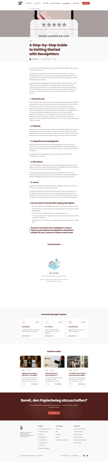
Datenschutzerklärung (79, 429)
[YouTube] (87, 455)
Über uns (58, 429)
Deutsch (77, 3)
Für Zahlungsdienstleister (44, 429)
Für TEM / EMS (41, 445)
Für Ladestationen (42, 440)
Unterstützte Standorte (62, 440)
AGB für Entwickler (78, 437)
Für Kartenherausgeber (44, 448)
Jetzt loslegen (53, 413)
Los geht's (86, 3)
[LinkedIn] (84, 455)
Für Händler (41, 434)
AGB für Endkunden (78, 431)
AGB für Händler (78, 434)
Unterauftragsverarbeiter (80, 440)
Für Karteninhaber (42, 443)
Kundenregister (77, 443)
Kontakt (58, 437)
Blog (57, 431)
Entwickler (58, 434)
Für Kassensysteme (43, 431)
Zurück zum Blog (35, 8)
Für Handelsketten (42, 437)
